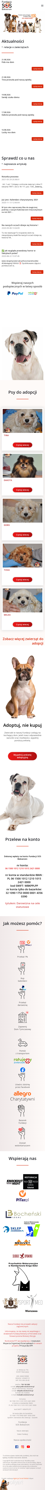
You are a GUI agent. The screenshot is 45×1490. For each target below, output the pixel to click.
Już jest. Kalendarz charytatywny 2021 (20, 199)
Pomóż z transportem (22, 1052)
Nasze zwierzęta (22, 1431)
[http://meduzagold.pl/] (11, 1303)
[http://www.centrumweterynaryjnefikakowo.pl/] (33, 1229)
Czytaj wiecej (22, 445)
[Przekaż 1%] (22, 946)
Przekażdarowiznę (22, 1003)
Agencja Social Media (20, 1478)
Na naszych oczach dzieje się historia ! (20, 225)
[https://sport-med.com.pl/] (30, 1303)
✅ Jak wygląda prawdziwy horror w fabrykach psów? (18, 252)
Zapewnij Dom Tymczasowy (22, 1028)
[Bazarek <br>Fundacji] (22, 1110)
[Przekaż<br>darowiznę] (22, 992)
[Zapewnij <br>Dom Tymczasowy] (22, 1016)
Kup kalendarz (22, 979)
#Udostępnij (7, 263)
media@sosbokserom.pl (25, 1395)
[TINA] (22, 420)
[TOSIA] (22, 555)
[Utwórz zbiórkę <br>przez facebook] (22, 1074)
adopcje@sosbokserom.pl (25, 1387)
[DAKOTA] (22, 465)
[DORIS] (22, 510)
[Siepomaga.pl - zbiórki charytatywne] (22, 309)
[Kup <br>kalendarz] (22, 968)
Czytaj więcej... (37, 193)
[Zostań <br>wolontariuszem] (22, 1133)
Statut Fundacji (22, 1434)
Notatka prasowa (10, 176)
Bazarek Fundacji (22, 1121)
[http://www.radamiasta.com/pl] (30, 1181)
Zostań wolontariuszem (22, 1144)
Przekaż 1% (22, 956)
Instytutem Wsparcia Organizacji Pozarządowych (21, 1342)
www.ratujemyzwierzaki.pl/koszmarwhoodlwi (20, 261)
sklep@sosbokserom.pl (25, 1391)
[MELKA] (22, 600)
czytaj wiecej (37, 69)
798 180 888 (25, 1384)
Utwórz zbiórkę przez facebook (22, 1085)
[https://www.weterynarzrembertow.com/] (22, 1276)
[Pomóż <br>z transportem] (22, 1040)
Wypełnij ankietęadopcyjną (22, 756)
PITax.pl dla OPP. (26, 1346)
